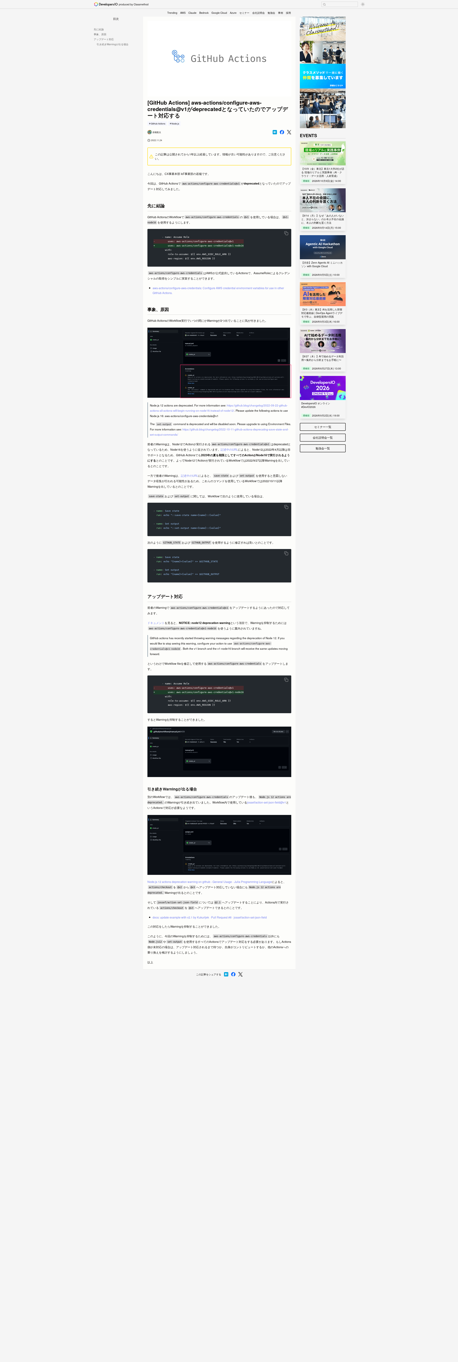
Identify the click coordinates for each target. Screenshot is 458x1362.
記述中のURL (229, 449)
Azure (233, 12)
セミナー (244, 12)
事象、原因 (100, 34)
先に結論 (99, 29)
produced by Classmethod (133, 4)
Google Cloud (219, 12)
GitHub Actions (158, 123)
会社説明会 (258, 12)
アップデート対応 (104, 39)
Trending (172, 12)
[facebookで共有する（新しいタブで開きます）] (282, 132)
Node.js (175, 123)
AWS (183, 12)
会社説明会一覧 (323, 437)
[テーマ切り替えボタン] (363, 4)
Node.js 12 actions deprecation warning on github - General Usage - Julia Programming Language (209, 882)
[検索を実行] (324, 4)
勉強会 (271, 12)
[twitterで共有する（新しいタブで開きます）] (289, 132)
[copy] (286, 233)
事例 (280, 12)
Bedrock (204, 12)
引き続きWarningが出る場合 (112, 44)
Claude (192, 12)
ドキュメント (156, 623)
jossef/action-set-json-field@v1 (266, 802)
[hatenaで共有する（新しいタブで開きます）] (275, 132)
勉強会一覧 (323, 448)
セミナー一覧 (322, 427)
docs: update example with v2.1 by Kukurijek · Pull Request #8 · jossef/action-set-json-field (210, 917)
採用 (288, 12)
